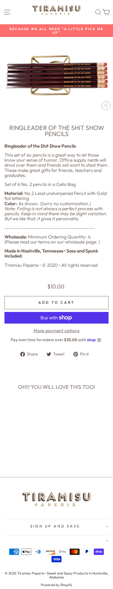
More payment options (56, 330)
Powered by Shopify (56, 585)
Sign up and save (55, 526)
